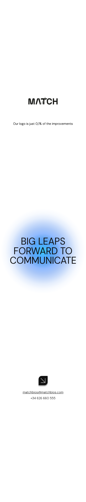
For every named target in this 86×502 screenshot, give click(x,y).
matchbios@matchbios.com (43, 392)
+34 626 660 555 (43, 398)
